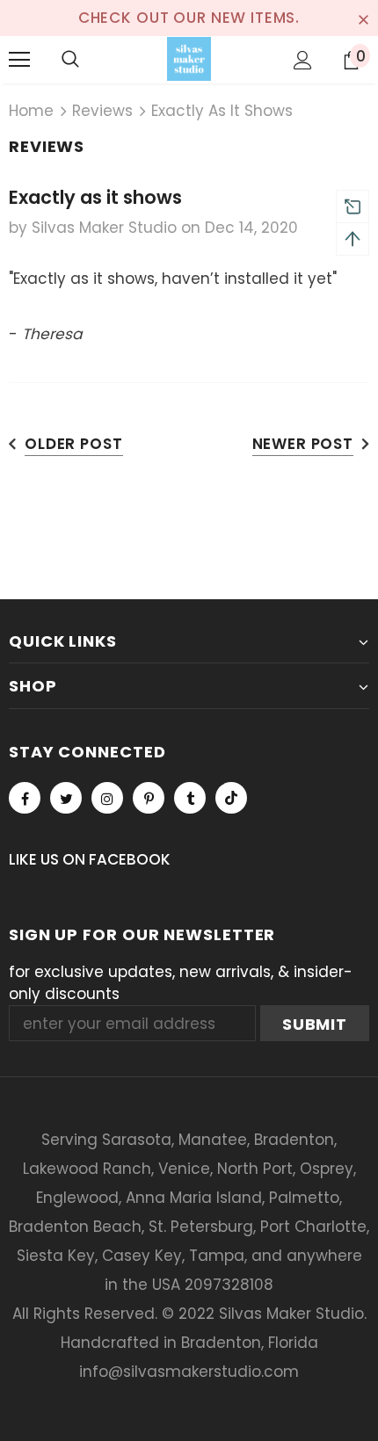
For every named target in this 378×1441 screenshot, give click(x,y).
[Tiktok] (231, 798)
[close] (363, 17)
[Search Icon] (70, 60)
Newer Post (303, 443)
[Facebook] (24, 798)
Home (31, 110)
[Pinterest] (148, 798)
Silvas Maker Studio (291, 1313)
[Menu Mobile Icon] (19, 59)
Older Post (74, 443)
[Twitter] (66, 798)
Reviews (102, 110)
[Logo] (189, 59)
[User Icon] (303, 60)
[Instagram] (107, 798)
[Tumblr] (190, 798)
